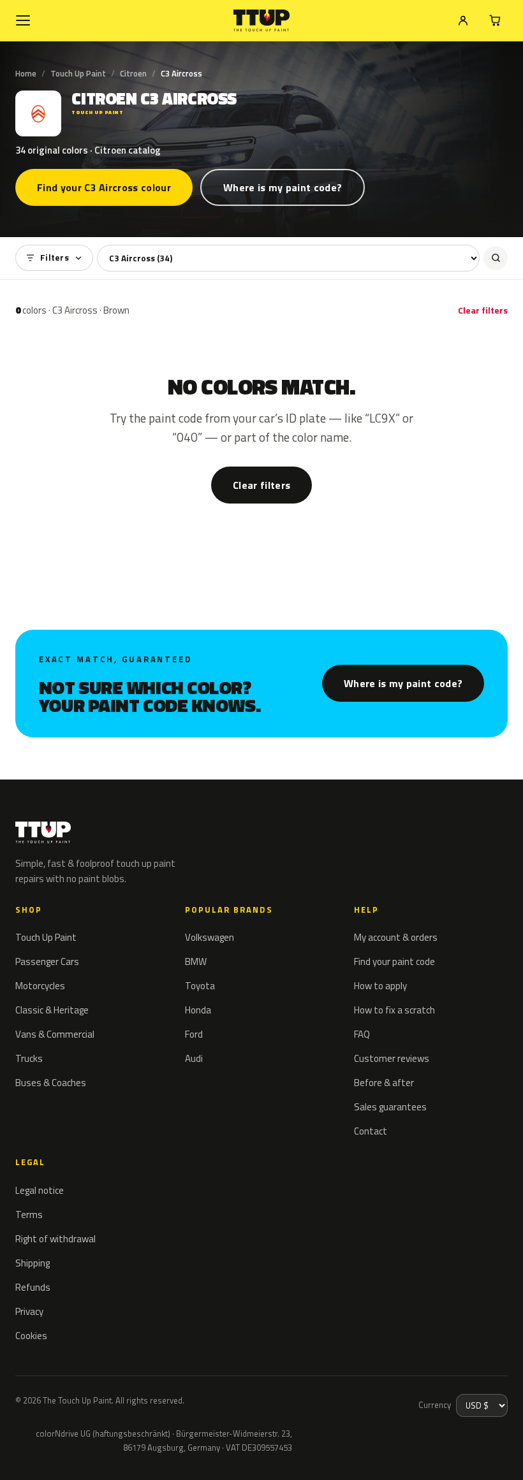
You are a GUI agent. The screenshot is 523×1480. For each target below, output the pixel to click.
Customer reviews (391, 1058)
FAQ (362, 1034)
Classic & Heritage (52, 1010)
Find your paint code (394, 961)
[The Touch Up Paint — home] (261, 21)
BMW (196, 961)
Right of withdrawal (55, 1238)
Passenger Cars (47, 961)
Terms (29, 1214)
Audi (194, 1058)
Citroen (133, 73)
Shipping (32, 1263)
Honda (198, 1010)
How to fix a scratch (394, 1010)
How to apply (380, 985)
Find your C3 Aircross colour (104, 187)
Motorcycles (40, 985)
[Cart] (495, 20)
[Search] (495, 258)
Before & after (384, 1082)
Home (25, 73)
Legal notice (39, 1190)
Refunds (32, 1287)
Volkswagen (209, 937)
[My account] (463, 20)
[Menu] (23, 20)
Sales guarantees (390, 1106)
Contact (370, 1131)
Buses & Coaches (50, 1082)
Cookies (31, 1335)
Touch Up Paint (78, 73)
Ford (194, 1034)
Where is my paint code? (282, 187)
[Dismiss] (56, 1453)
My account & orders (396, 937)
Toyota (200, 985)
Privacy (29, 1311)
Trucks (29, 1058)
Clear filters (483, 310)
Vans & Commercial (54, 1034)
